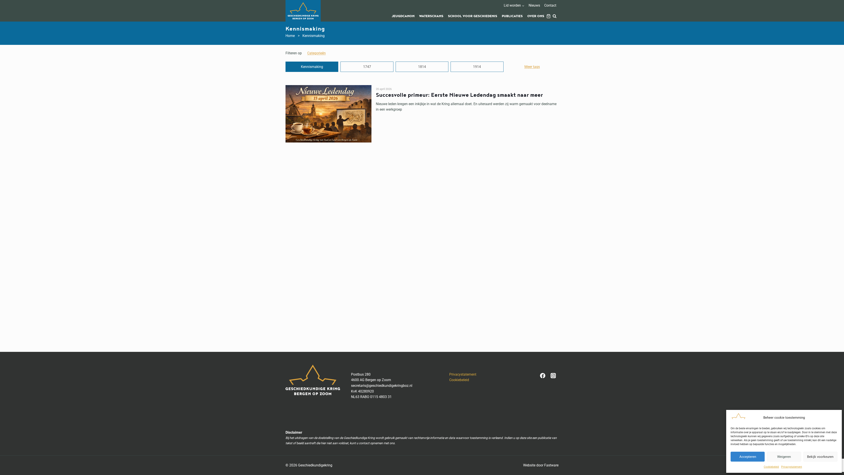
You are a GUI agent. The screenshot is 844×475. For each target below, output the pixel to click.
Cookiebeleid (771, 466)
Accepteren (747, 457)
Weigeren (784, 457)
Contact (550, 5)
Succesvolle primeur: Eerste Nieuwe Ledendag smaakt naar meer (459, 95)
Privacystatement (791, 466)
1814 (422, 67)
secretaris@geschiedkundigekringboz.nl (381, 386)
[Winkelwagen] (548, 16)
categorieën (316, 53)
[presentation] (328, 113)
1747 (367, 67)
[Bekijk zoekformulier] (554, 16)
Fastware (551, 465)
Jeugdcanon (403, 16)
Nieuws (534, 5)
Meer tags (532, 67)
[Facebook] (542, 375)
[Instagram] (553, 375)
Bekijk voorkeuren (820, 457)
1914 (477, 67)
